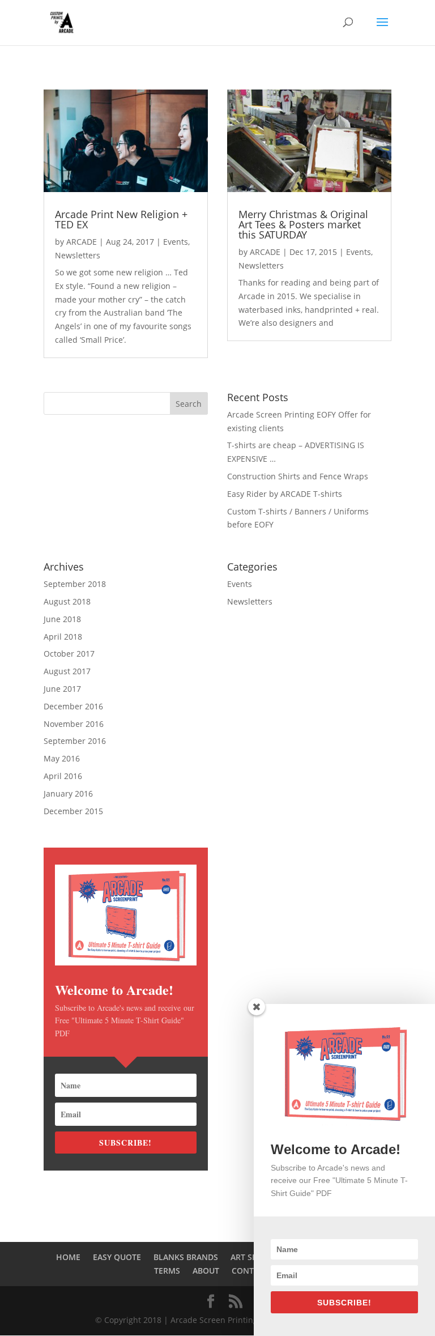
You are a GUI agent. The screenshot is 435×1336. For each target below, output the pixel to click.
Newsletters (77, 255)
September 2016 (75, 740)
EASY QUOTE (117, 1257)
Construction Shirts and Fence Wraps (297, 476)
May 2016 (62, 758)
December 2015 (73, 811)
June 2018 (62, 619)
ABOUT (206, 1270)
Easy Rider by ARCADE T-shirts (284, 493)
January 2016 (68, 793)
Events (175, 241)
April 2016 (63, 776)
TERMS (167, 1270)
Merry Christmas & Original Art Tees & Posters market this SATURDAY (303, 224)
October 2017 (69, 653)
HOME (68, 1257)
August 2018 (67, 601)
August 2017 (67, 671)
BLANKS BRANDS (185, 1257)
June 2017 (62, 688)
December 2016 (73, 706)
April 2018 (63, 636)
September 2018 (75, 583)
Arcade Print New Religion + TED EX (121, 219)
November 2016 (74, 723)
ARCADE (81, 241)
